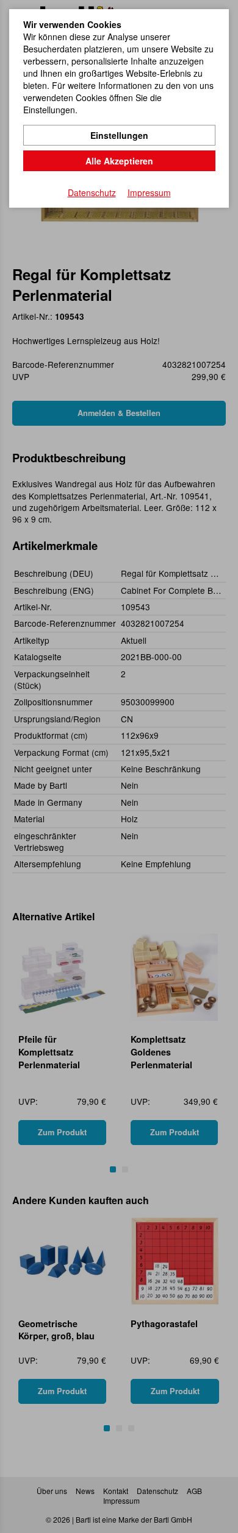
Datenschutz (92, 192)
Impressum (149, 192)
